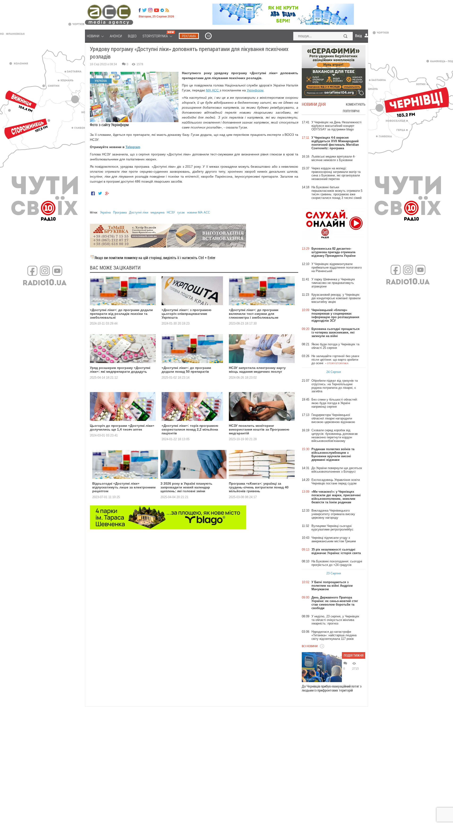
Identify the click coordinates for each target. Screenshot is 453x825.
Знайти (345, 36)
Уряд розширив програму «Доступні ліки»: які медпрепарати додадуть (120, 369)
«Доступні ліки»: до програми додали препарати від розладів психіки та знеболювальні (121, 313)
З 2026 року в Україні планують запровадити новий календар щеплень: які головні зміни (186, 487)
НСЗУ (171, 212)
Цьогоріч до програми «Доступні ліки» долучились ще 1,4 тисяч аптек (122, 427)
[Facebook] (140, 10)
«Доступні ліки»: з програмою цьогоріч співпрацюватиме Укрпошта (186, 313)
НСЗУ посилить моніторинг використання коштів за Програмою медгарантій (259, 429)
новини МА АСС (198, 212)
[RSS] (167, 10)
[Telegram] (162, 10)
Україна (105, 212)
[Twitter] (144, 10)
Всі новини (310, 646)
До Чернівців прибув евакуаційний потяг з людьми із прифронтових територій (331, 688)
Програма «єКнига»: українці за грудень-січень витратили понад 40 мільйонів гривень (259, 487)
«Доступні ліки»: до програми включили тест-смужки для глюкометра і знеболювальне (253, 313)
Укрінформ (255, 90)
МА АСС (213, 90)
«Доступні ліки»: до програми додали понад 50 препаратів (186, 369)
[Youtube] (156, 10)
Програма (120, 212)
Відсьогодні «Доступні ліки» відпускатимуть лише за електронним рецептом (123, 487)
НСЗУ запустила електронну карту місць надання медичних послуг (257, 369)
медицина (157, 212)
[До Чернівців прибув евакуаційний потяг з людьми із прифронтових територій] (322, 667)
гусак (181, 212)
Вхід (358, 35)
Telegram (133, 147)
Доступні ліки (138, 212)
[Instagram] (150, 10)
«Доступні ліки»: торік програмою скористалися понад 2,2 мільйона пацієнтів (190, 429)
